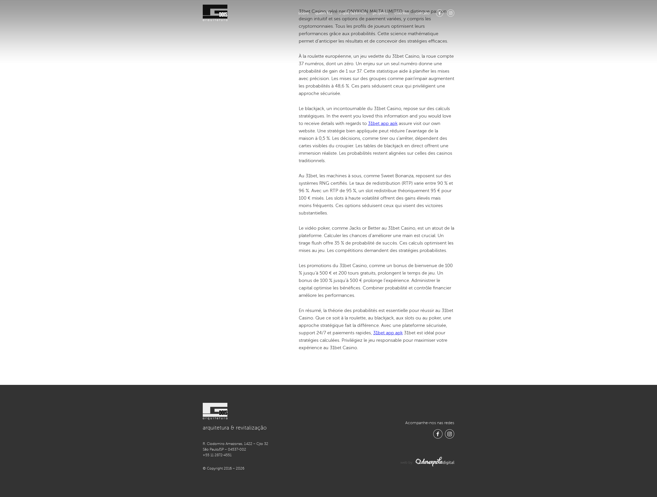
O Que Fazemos (352, 13)
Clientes (401, 13)
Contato (422, 13)
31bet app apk (383, 123)
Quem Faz (323, 13)
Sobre (303, 13)
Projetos (380, 13)
